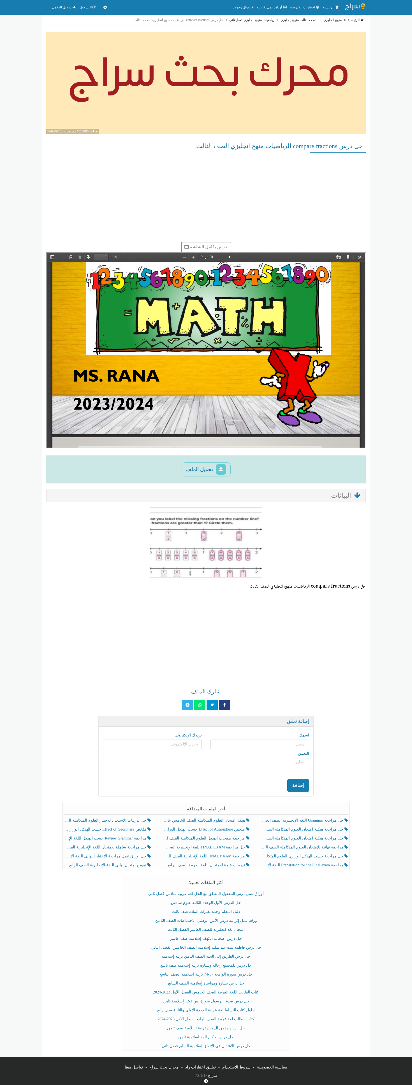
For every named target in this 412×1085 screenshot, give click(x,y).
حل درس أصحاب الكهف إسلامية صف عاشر (206, 938)
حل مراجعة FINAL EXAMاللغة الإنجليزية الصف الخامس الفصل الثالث (204, 847)
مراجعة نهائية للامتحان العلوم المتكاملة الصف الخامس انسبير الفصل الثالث (302, 847)
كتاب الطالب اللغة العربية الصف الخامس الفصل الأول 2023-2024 (206, 992)
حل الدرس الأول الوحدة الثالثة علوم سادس (206, 903)
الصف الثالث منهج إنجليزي (299, 20)
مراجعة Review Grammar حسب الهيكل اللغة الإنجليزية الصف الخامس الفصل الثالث (105, 838)
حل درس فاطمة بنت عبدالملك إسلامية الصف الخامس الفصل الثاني (206, 947)
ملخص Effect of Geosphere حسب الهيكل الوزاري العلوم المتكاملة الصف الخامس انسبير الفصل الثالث (105, 829)
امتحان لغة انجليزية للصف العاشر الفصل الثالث (206, 929)
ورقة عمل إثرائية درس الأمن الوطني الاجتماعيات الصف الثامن (206, 920)
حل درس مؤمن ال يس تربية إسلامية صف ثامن (206, 1028)
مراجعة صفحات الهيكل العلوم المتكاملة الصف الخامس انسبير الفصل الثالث (204, 838)
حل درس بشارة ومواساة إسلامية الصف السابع (206, 983)
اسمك (304, 735)
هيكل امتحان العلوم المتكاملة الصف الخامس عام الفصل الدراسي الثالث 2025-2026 (204, 820)
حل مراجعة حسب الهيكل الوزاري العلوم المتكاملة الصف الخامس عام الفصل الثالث (302, 856)
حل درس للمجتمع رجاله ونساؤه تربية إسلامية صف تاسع (206, 965)
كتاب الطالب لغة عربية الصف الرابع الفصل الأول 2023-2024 (206, 1019)
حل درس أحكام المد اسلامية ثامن (206, 1037)
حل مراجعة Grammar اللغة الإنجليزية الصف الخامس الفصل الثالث (302, 820)
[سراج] (355, 7)
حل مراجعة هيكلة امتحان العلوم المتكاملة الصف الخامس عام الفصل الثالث (302, 838)
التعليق (303, 753)
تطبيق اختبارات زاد (200, 1067)
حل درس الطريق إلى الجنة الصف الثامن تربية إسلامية (206, 956)
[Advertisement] (206, 197)
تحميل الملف (200, 469)
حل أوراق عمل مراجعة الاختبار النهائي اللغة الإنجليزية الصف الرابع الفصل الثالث (105, 856)
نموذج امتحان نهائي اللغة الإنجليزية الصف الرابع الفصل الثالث (105, 865)
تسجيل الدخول (62, 7)
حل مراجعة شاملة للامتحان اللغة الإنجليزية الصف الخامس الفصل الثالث (105, 847)
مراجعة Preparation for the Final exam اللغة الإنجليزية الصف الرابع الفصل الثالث (302, 865)
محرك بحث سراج (164, 1067)
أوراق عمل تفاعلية (270, 7)
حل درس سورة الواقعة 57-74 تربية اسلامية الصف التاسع (206, 974)
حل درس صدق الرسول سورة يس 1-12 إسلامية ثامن (206, 1001)
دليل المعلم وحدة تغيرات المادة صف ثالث (206, 911)
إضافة (298, 785)
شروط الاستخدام (236, 1067)
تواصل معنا (134, 1067)
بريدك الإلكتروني (188, 735)
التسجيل (86, 7)
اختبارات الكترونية (303, 7)
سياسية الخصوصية (272, 1067)
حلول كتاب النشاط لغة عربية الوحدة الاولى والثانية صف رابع (206, 1010)
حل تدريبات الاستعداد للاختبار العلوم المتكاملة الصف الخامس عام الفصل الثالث (105, 820)
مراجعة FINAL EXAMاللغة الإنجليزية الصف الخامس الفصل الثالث (204, 856)
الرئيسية (329, 7)
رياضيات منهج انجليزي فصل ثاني (251, 20)
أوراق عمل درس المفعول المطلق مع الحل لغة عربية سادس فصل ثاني (206, 894)
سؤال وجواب (242, 7)
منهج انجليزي (332, 20)
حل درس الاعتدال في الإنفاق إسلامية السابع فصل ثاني (206, 1046)
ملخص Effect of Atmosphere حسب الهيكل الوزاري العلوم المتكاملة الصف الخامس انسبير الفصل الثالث (204, 829)
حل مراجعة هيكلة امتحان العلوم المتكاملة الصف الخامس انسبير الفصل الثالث (302, 829)
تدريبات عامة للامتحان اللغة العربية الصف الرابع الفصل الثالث (204, 865)
